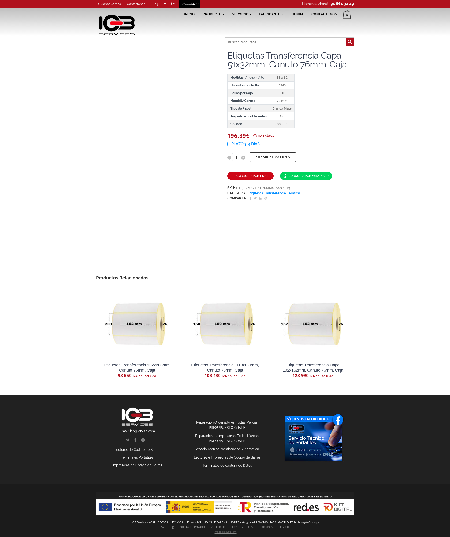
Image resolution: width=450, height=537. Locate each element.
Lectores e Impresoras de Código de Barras (227, 457)
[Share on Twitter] (255, 198)
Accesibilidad (220, 527)
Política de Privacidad (193, 527)
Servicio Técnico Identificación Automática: (227, 449)
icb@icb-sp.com (142, 431)
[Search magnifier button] (350, 42)
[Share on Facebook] (250, 198)
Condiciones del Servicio (272, 527)
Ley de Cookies (242, 527)
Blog (154, 4)
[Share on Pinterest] (265, 198)
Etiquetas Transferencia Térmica (274, 193)
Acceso (188, 4)
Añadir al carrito (272, 157)
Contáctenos (136, 4)
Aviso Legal (168, 527)
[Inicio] (116, 30)
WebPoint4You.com (225, 531)
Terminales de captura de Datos (227, 465)
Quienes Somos (110, 4)
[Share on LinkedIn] (260, 198)
